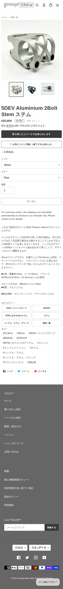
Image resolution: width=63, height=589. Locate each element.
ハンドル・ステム (14, 352)
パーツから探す (12, 417)
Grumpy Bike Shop (26, 578)
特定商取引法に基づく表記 (18, 488)
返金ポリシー (11, 496)
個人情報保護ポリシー (16, 479)
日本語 (25, 4)
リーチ (4, 159)
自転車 (32, 362)
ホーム (4, 17)
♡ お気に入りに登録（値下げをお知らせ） (31, 144)
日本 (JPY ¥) (39, 547)
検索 (6, 471)
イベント (43, 342)
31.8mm (8, 333)
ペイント (9, 434)
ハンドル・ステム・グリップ (16, 323)
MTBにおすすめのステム (16, 315)
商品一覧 (14, 17)
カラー (4, 171)
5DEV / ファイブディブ (16, 308)
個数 (3, 184)
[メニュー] (57, 4)
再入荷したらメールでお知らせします (31, 134)
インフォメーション (15, 347)
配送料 (9, 125)
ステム (47, 315)
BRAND (8, 338)
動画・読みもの (12, 426)
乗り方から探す (12, 409)
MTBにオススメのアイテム (19, 342)
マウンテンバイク (14, 362)
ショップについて (14, 443)
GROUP (46, 308)
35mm (21, 333)
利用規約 (9, 505)
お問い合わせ (11, 451)
